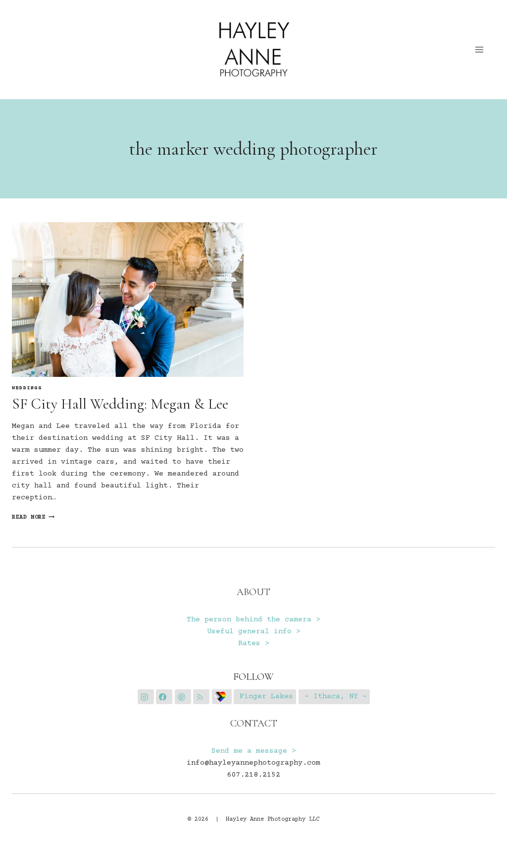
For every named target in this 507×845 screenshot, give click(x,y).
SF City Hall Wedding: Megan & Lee (120, 404)
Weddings (27, 388)
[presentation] (128, 299)
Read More (33, 517)
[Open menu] (479, 49)
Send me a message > (253, 751)
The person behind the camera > (253, 619)
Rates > (253, 643)
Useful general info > (254, 631)
